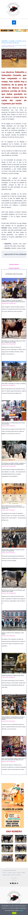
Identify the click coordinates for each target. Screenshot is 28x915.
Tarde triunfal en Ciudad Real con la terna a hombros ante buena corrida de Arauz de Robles (13, 718)
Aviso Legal (14, 880)
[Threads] (13, 883)
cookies (21, 910)
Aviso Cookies (14, 877)
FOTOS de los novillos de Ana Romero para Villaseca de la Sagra (13, 591)
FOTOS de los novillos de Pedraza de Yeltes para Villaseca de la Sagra (13, 341)
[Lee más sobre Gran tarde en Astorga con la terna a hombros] (14, 371)
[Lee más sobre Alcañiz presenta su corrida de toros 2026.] (14, 663)
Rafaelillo (24, 45)
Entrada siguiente (14, 268)
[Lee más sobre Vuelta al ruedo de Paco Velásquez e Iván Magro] (14, 620)
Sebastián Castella (4, 46)
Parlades (20, 45)
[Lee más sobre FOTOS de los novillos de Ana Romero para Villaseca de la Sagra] (14, 578)
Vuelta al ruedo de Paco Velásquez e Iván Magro (13, 633)
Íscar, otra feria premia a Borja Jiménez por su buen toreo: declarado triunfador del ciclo (14, 759)
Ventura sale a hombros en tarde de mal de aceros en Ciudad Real (13, 550)
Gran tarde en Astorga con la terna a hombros (14, 383)
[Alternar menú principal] (14, 22)
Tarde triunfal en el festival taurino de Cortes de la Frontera (13, 423)
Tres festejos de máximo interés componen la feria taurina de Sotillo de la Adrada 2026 (14, 464)
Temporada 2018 (11, 46)
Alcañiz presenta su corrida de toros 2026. (13, 675)
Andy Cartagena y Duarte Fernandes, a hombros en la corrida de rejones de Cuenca (13, 301)
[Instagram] (15, 883)
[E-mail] (17, 883)
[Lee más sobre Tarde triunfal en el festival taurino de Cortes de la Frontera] (14, 410)
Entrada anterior (14, 264)
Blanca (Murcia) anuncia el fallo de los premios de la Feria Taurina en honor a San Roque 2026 (13, 507)
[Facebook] (10, 883)
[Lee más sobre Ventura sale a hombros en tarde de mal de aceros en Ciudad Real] (14, 537)
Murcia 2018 (17, 45)
